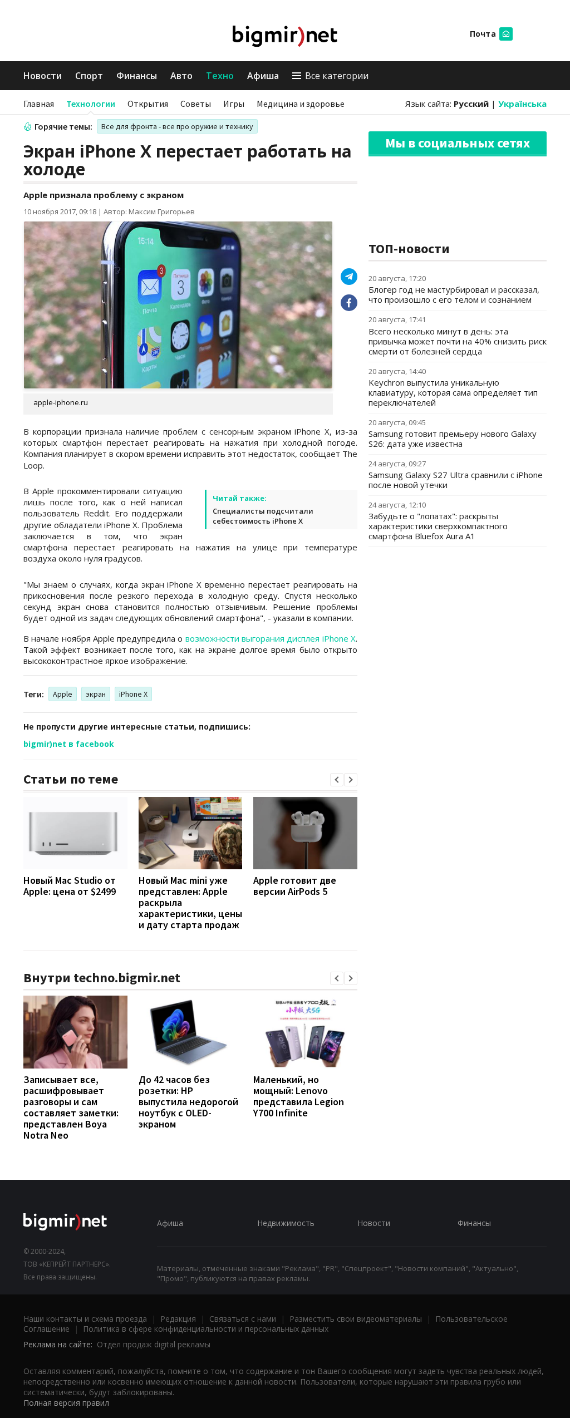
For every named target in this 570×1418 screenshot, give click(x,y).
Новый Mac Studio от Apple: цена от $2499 (69, 886)
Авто (181, 76)
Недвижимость (286, 1223)
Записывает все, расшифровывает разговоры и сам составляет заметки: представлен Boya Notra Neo (71, 1107)
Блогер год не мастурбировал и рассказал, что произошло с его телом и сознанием (453, 294)
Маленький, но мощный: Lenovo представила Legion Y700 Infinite (298, 1096)
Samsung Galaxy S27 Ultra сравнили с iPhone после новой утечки (455, 479)
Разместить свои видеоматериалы (355, 1318)
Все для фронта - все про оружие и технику (177, 126)
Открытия (147, 103)
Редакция (178, 1318)
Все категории (336, 76)
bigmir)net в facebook (68, 743)
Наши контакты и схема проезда (85, 1318)
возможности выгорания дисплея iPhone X (270, 638)
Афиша (263, 76)
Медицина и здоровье (301, 103)
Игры (233, 103)
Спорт (89, 76)
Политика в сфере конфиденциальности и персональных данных (205, 1328)
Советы (195, 103)
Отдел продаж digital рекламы (153, 1344)
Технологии (90, 103)
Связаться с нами (242, 1318)
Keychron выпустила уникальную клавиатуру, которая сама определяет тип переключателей (453, 392)
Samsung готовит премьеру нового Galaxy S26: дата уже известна (452, 438)
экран (96, 694)
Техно (220, 76)
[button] (336, 779)
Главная (38, 103)
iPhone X (133, 694)
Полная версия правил (66, 1402)
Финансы (136, 76)
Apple (62, 694)
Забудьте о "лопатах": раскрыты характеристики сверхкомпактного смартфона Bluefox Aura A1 (438, 525)
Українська (522, 103)
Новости (42, 76)
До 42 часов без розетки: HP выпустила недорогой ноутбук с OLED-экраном (188, 1101)
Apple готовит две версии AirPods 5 (294, 886)
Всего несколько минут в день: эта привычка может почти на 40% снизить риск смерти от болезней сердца (457, 341)
